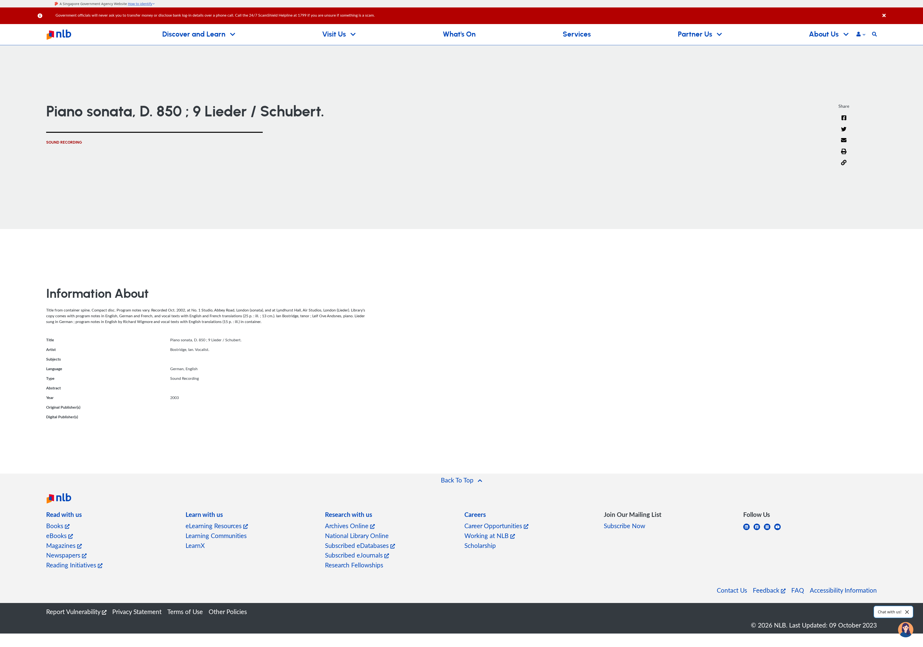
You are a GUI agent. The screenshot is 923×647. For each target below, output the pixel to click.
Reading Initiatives (72, 565)
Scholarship (480, 545)
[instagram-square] (769, 530)
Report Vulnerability (74, 611)
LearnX (195, 545)
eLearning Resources (214, 525)
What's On (459, 34)
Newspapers (64, 555)
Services (577, 34)
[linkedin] (748, 530)
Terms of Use (185, 611)
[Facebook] (844, 121)
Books (55, 525)
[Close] (902, 12)
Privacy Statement (137, 611)
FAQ (797, 590)
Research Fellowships (354, 565)
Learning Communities (216, 535)
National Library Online (357, 535)
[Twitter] (844, 132)
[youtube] (779, 530)
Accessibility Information (843, 590)
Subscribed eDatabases (357, 545)
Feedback (767, 590)
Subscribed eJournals (354, 555)
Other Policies (228, 611)
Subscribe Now (624, 525)
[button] (860, 34)
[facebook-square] (759, 530)
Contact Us (732, 590)
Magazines (61, 545)
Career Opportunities (494, 525)
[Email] (844, 143)
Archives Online (347, 525)
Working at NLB (487, 535)
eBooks (57, 535)
